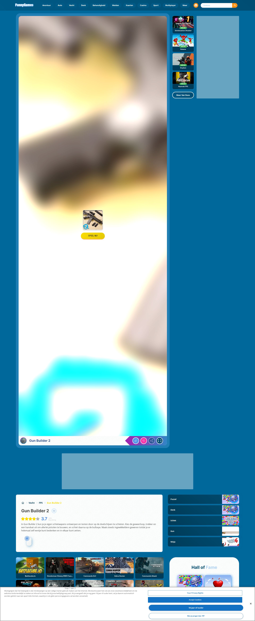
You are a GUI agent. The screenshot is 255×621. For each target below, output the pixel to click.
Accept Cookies (195, 600)
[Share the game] (151, 440)
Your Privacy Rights (195, 593)
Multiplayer (170, 5)
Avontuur (46, 5)
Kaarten (129, 5)
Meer (185, 5)
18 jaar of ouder (196, 607)
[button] (196, 5)
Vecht (71, 5)
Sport (155, 5)
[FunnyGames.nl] (22, 502)
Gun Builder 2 (54, 502)
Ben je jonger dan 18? (196, 616)
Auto (60, 5)
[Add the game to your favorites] (54, 510)
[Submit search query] (234, 5)
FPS (41, 502)
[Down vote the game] (143, 440)
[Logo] (24, 5)
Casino (143, 5)
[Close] (251, 603)
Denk (83, 5)
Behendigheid (99, 5)
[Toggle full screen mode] (159, 440)
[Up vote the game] (135, 440)
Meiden (115, 5)
